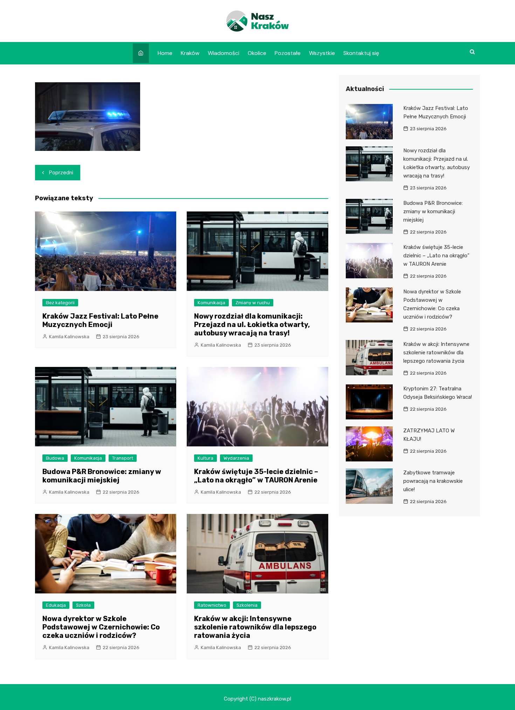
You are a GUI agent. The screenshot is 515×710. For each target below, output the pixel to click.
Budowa (55, 458)
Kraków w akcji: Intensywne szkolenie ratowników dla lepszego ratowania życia (255, 627)
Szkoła (83, 605)
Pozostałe (288, 53)
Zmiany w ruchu (252, 302)
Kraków (190, 53)
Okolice (257, 53)
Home (165, 53)
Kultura (205, 458)
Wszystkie (322, 53)
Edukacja (56, 605)
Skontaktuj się (361, 53)
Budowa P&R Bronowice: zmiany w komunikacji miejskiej (101, 475)
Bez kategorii (60, 302)
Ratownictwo (212, 605)
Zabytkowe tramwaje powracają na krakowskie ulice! (433, 481)
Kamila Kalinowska (69, 336)
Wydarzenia (236, 458)
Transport (122, 458)
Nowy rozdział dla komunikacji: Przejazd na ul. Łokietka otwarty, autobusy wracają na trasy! (252, 324)
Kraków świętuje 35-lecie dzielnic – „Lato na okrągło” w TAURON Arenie (256, 475)
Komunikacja (211, 302)
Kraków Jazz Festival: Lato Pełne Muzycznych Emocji (100, 320)
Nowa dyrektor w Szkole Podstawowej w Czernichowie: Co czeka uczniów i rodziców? (101, 627)
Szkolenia (247, 605)
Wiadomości (223, 53)
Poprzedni (61, 172)
